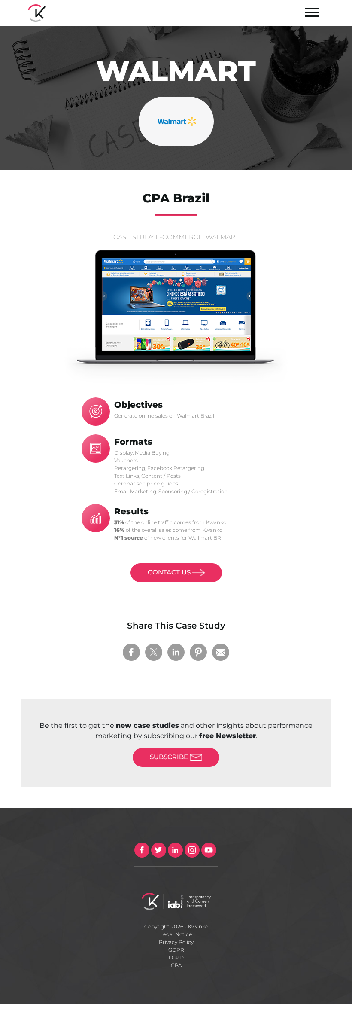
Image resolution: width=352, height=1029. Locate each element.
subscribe (170, 757)
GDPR (176, 950)
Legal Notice (176, 934)
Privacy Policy (176, 942)
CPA (176, 965)
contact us (170, 572)
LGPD (176, 957)
